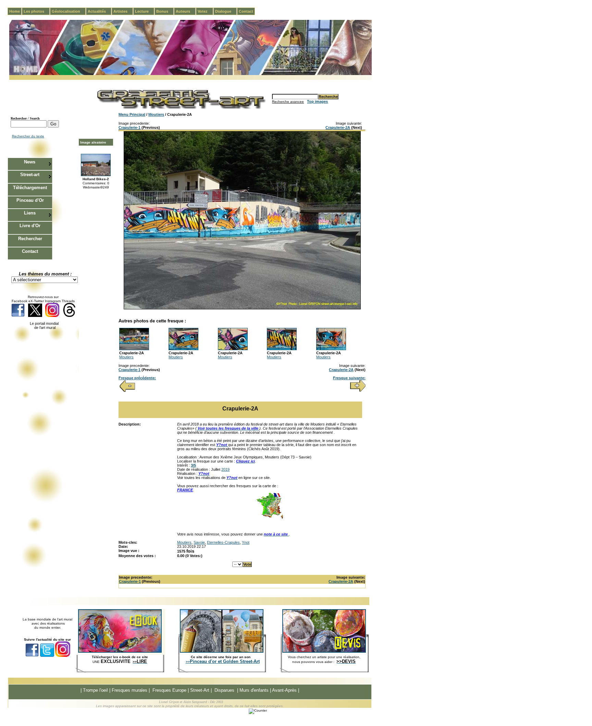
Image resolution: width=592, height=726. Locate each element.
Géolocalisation (69, 11)
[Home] (190, 74)
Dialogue (226, 11)
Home (14, 11)
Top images (317, 101)
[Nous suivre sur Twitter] (35, 316)
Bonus (165, 11)
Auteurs (186, 11)
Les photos (37, 11)
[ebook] (120, 651)
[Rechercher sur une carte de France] (269, 518)
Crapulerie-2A (337, 127)
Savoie (199, 542)
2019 (225, 469)
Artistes (123, 11)
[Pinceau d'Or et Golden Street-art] (221, 651)
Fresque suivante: (349, 378)
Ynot (245, 542)
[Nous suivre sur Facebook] (18, 316)
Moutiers (156, 114)
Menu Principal (132, 114)
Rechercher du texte (28, 136)
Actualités (99, 11)
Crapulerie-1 (129, 127)
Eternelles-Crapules (223, 542)
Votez (205, 11)
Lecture (144, 11)
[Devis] (324, 651)
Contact (246, 11)
